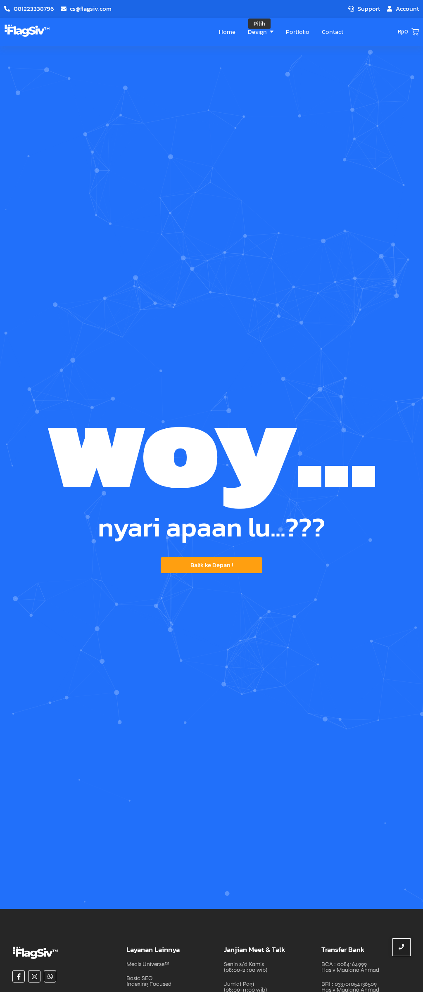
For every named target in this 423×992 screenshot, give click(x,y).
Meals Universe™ (147, 964)
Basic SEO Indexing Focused (148, 981)
